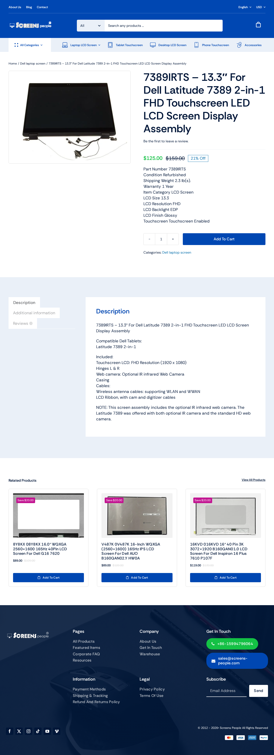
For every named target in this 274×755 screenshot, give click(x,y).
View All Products (253, 480)
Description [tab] (24, 302)
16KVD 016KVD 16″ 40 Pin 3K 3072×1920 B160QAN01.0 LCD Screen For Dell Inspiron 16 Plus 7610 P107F (219, 551)
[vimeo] (56, 731)
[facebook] (9, 731)
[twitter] (19, 731)
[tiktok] (38, 731)
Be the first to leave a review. (165, 141)
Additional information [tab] (34, 313)
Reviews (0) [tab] (23, 323)
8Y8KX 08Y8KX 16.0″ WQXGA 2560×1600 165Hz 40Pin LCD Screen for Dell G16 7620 (40, 549)
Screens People (230, 728)
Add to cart (224, 239)
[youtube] (47, 731)
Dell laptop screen (176, 252)
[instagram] (28, 731)
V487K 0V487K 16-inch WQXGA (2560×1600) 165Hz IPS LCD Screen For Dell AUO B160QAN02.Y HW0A (130, 551)
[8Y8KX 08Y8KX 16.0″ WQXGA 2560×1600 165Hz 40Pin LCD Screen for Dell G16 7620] (48, 515)
